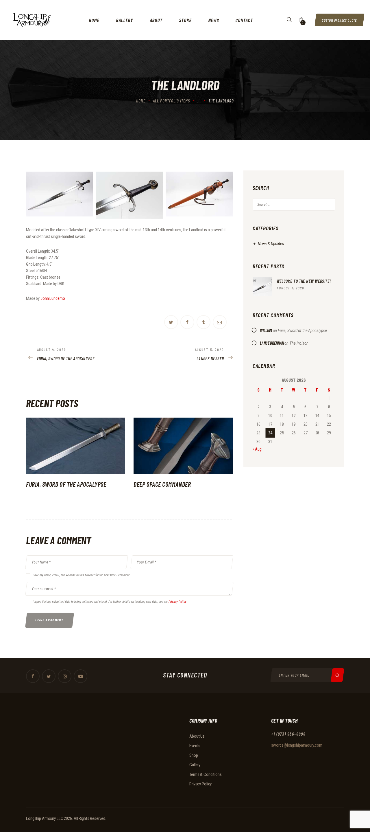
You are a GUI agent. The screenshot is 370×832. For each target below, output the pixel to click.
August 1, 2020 (290, 288)
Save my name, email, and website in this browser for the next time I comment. (81, 575)
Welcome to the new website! (304, 281)
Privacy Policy (177, 602)
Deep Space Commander (162, 484)
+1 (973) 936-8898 (288, 734)
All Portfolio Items (171, 100)
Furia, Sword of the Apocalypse (66, 484)
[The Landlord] (59, 194)
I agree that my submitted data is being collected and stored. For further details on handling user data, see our (109, 602)
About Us (197, 736)
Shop (193, 755)
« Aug (257, 449)
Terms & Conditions (205, 774)
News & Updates (271, 243)
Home (140, 100)
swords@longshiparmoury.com (296, 745)
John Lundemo (52, 298)
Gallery (194, 764)
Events (194, 745)
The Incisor (298, 343)
